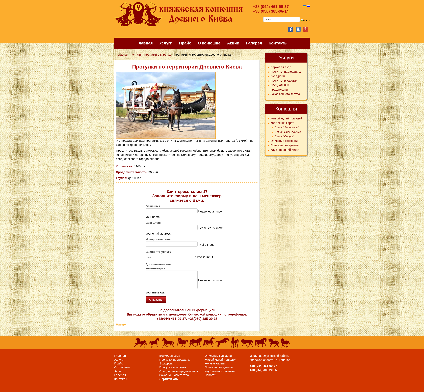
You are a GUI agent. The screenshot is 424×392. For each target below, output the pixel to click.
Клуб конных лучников (220, 371)
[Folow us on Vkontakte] (298, 29)
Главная (144, 43)
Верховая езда (169, 355)
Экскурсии (166, 363)
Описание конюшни (218, 355)
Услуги (165, 43)
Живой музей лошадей (220, 359)
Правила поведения (219, 367)
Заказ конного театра (174, 375)
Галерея (254, 43)
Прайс (185, 43)
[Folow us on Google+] (305, 29)
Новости (210, 375)
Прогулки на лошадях (174, 359)
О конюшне (209, 43)
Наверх (121, 324)
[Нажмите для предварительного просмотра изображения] (166, 105)
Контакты (278, 43)
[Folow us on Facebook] (290, 29)
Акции (233, 43)
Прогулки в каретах (172, 367)
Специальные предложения (178, 371)
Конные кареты (215, 363)
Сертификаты (168, 379)
